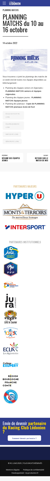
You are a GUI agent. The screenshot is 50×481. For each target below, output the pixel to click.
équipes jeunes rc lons (12, 125)
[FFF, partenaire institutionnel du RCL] (11, 269)
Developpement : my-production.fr (25, 473)
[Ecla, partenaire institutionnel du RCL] (11, 349)
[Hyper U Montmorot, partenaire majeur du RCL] (25, 196)
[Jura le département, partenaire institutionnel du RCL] (11, 301)
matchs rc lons (12, 134)
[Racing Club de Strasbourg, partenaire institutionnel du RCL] (11, 396)
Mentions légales (12, 470)
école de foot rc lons (13, 115)
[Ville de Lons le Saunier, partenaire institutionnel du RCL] (11, 317)
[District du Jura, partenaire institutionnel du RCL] (11, 253)
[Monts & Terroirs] (25, 212)
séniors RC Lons (12, 141)
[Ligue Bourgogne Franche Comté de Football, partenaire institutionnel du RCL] (11, 285)
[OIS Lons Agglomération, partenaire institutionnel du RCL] (11, 333)
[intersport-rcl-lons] (25, 227)
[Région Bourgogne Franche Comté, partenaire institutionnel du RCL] (11, 380)
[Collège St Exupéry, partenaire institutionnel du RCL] (11, 364)
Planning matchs (11, 10)
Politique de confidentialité (33, 470)
